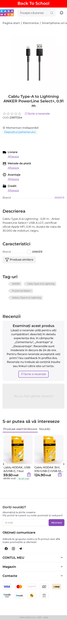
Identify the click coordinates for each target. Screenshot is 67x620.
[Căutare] (52, 13)
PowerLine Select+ (21, 290)
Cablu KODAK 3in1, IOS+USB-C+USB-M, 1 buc (48, 469)
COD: (6, 117)
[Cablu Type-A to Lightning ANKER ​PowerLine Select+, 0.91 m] (33, 58)
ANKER (16, 283)
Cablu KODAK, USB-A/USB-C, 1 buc (17, 469)
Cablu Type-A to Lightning (40, 283)
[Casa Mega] (7, 12)
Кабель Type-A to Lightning (26, 297)
